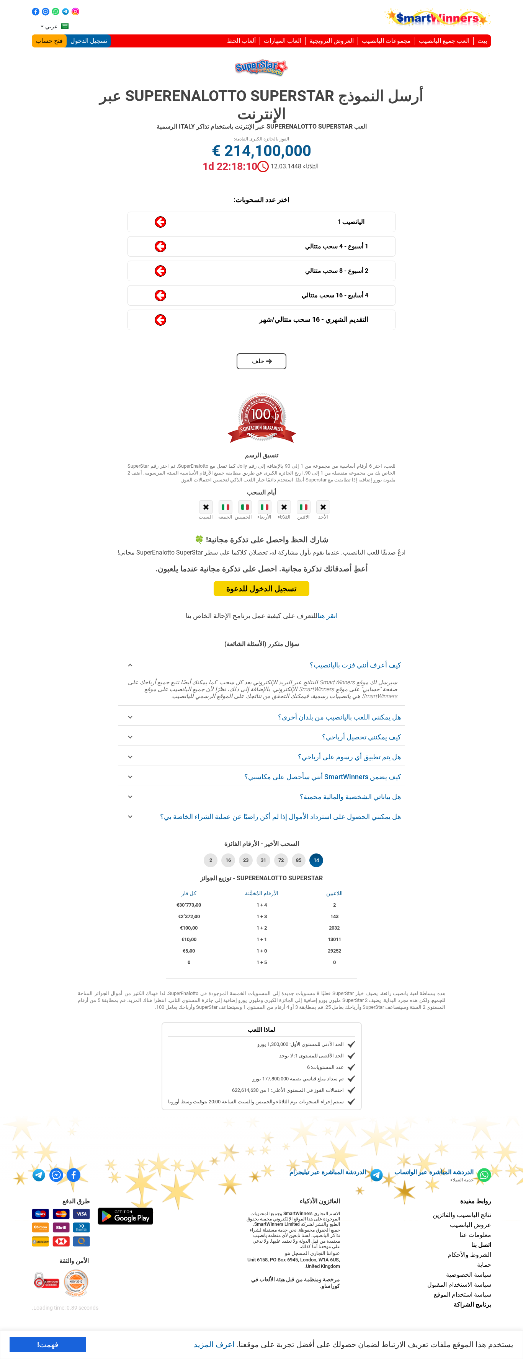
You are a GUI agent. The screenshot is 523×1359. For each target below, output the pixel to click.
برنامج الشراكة (472, 1304)
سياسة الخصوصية (468, 1274)
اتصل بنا (481, 1244)
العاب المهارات (282, 40)
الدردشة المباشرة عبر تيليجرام (327, 1172)
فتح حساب (49, 40)
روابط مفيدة (475, 1201)
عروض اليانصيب (470, 1224)
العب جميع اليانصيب (444, 40)
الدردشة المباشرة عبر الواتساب (434, 1172)
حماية (484, 1264)
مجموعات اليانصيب (386, 40)
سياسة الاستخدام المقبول (459, 1284)
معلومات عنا (475, 1234)
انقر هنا (327, 616)
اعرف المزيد (214, 1344)
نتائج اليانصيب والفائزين (462, 1215)
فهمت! (48, 1344)
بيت (482, 40)
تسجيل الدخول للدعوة (261, 588)
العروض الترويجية (331, 40)
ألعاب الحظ (241, 40)
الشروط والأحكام (469, 1254)
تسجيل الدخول (88, 40)
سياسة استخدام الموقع (462, 1294)
